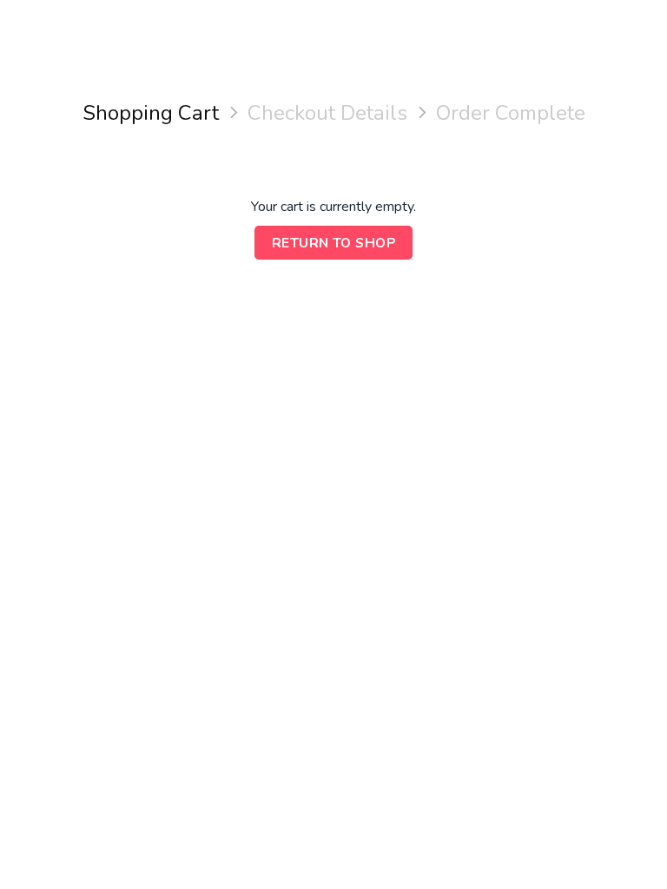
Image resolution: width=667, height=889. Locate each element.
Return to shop (334, 243)
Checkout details (327, 113)
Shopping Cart (151, 113)
